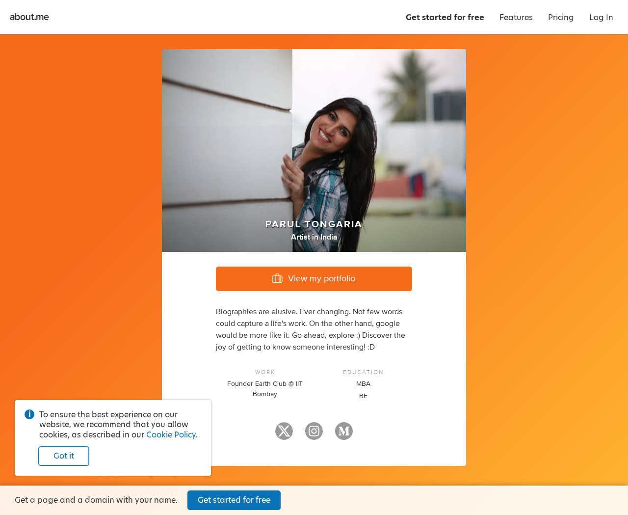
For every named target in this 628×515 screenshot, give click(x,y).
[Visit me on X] (284, 435)
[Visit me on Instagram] (314, 435)
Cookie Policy (171, 434)
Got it (63, 455)
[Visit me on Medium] (344, 435)
